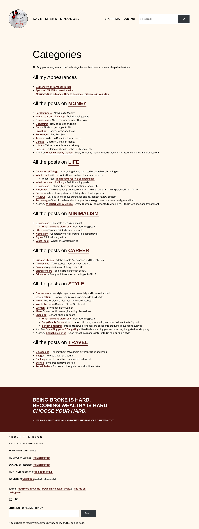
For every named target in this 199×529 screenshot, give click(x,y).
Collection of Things (47, 171)
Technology (42, 200)
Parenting (41, 189)
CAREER (78, 250)
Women (40, 307)
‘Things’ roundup (43, 471)
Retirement (42, 134)
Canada (40, 141)
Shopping (41, 314)
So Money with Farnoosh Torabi (53, 86)
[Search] (184, 19)
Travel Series (43, 366)
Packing (40, 359)
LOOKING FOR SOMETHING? (26, 507)
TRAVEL (78, 342)
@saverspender (41, 457)
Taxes (39, 138)
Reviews (40, 196)
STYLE (76, 283)
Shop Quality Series (53, 322)
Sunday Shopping (52, 325)
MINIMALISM (83, 213)
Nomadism (42, 233)
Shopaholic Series (56, 332)
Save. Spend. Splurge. (56, 19)
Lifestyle (41, 230)
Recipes (40, 193)
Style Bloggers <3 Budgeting (62, 329)
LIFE (73, 162)
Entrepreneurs (44, 270)
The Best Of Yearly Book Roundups (75, 178)
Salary (39, 267)
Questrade (28, 479)
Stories (40, 362)
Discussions (42, 120)
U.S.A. (39, 145)
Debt (38, 127)
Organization (43, 297)
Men (38, 311)
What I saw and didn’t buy (50, 116)
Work (39, 300)
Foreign (40, 149)
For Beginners (44, 112)
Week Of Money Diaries (59, 152)
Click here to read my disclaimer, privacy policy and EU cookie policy (48, 522)
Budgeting (42, 123)
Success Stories (45, 260)
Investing (41, 130)
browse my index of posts (56, 488)
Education (41, 274)
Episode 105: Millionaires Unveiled (55, 90)
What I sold (42, 240)
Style (39, 237)
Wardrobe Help (44, 304)
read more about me (29, 488)
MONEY (77, 103)
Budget (40, 355)
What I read (42, 175)
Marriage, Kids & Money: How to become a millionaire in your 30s (72, 93)
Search (88, 513)
